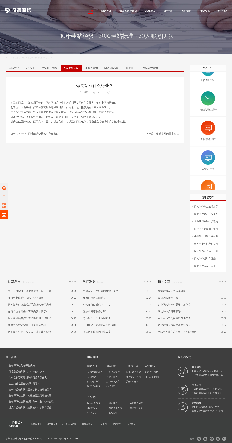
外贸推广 (110, 386)
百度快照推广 (113, 372)
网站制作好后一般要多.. (206, 214)
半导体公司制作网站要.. (206, 236)
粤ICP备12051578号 (68, 438)
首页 (90, 11)
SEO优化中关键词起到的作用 (98, 325)
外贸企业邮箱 (151, 372)
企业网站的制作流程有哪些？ (173, 318)
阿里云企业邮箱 (152, 377)
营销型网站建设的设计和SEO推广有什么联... (30, 401)
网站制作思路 (27, 58)
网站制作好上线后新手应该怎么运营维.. (29, 304)
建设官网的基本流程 (167, 133)
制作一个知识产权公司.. (206, 243)
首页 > (9, 58)
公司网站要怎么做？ (168, 297)
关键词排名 (111, 377)
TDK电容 (104, 424)
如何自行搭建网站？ (93, 297)
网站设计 (27, 3)
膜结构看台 (89, 424)
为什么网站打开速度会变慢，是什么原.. (29, 291)
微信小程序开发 (133, 372)
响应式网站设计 (95, 386)
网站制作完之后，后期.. (206, 251)
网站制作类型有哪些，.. (206, 258)
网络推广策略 (49, 68)
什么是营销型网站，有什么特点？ (25, 371)
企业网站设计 (36, 424)
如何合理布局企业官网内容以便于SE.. (28, 311)
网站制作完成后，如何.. (206, 229)
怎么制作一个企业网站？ (96, 318)
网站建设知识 (111, 68)
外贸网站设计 (94, 381)
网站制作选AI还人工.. (205, 266)
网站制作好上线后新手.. (206, 206)
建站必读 (14, 68)
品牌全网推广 (113, 381)
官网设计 (91, 377)
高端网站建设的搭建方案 (96, 331)
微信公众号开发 (133, 377)
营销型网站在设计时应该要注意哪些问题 (28, 395)
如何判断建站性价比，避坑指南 (24, 297)
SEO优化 (30, 68)
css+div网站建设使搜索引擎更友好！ (41, 133)
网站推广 (131, 68)
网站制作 (18, 3)
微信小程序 (72, 424)
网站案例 (186, 11)
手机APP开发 (132, 381)
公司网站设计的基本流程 (171, 291)
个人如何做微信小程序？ (96, 304)
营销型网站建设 (128, 11)
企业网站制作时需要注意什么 (173, 304)
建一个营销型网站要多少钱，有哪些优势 (28, 389)
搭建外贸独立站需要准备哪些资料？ (27, 325)
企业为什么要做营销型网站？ (23, 383)
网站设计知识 (150, 68)
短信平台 (131, 424)
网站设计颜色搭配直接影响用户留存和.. (29, 318)
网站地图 (223, 3)
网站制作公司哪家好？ (169, 311)
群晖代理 (118, 424)
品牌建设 (150, 11)
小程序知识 (91, 68)
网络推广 (38, 3)
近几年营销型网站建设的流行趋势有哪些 (28, 407)
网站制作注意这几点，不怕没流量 (176, 331)
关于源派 (222, 11)
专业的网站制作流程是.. (206, 221)
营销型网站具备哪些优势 (20, 365)
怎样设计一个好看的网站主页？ (99, 291)
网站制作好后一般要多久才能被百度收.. (29, 331)
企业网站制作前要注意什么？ (173, 325)
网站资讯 (205, 11)
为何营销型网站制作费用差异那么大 (26, 377)
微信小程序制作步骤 (93, 311)
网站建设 (8, 3)
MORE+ (72, 281)
